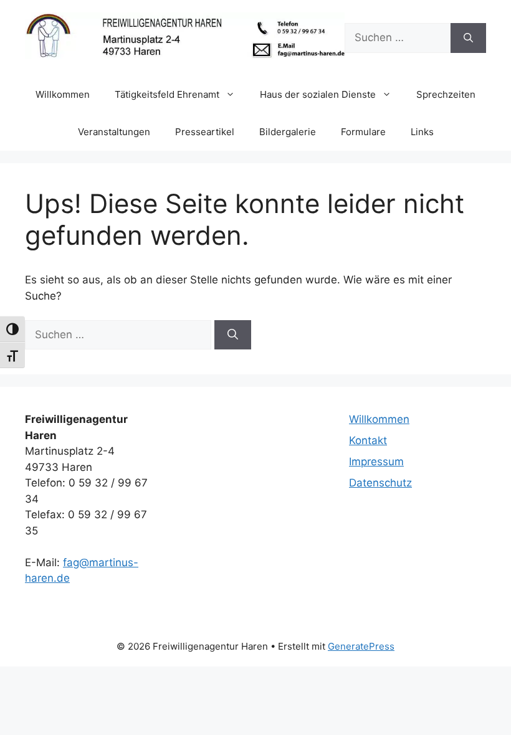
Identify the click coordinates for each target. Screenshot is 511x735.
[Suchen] (468, 38)
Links (422, 132)
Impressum (376, 461)
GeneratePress (361, 646)
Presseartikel (204, 132)
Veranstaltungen (114, 132)
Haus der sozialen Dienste (318, 94)
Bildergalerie (287, 132)
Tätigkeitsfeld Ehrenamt (167, 94)
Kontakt (368, 440)
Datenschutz (380, 483)
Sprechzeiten (445, 94)
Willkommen (63, 94)
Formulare (363, 132)
